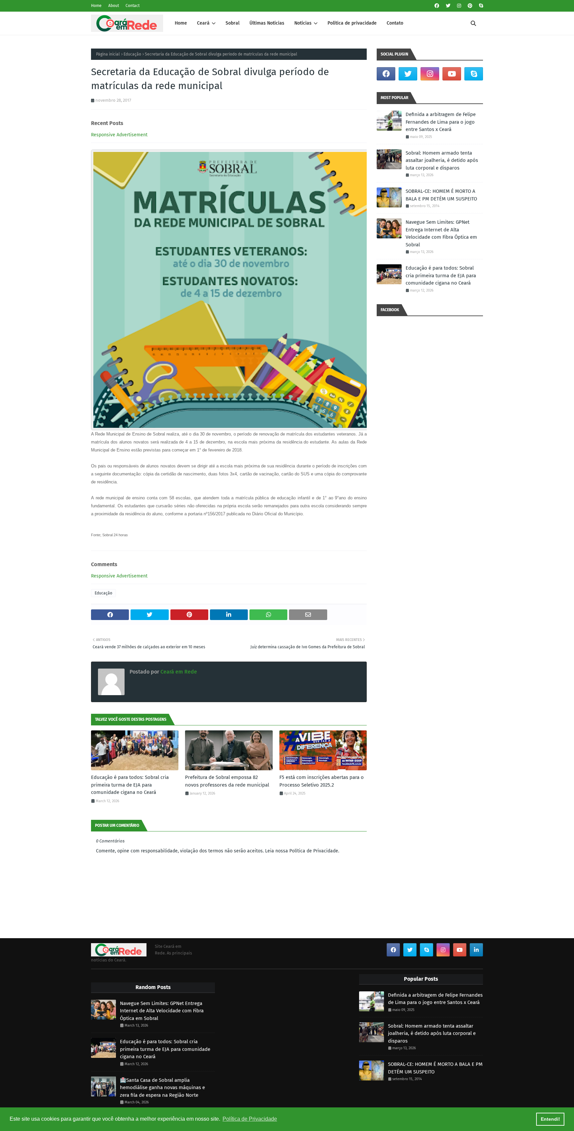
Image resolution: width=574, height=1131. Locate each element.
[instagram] (459, 6)
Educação (132, 54)
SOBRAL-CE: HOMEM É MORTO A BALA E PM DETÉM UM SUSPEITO (441, 195)
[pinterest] (470, 6)
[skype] (480, 6)
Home (96, 5)
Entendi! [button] (550, 1119)
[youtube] (451, 73)
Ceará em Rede (178, 672)
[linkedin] (476, 949)
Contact (133, 5)
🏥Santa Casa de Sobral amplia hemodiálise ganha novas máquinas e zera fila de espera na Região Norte (162, 1087)
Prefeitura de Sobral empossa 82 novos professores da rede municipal (227, 781)
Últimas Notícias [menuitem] (266, 23)
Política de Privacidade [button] (250, 1119)
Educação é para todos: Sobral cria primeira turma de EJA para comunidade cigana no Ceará (130, 784)
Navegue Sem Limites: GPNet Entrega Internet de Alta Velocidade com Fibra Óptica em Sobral (441, 233)
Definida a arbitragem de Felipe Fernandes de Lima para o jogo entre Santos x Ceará (441, 121)
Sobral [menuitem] (232, 23)
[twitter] (448, 6)
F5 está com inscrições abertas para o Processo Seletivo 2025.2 (321, 781)
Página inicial (108, 54)
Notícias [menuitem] (303, 23)
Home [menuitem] (181, 23)
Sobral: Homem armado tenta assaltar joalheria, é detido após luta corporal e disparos (442, 160)
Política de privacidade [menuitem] (352, 23)
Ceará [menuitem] (203, 23)
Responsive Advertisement (119, 135)
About (113, 5)
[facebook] (437, 6)
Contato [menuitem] (395, 23)
